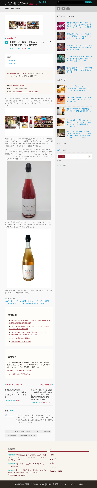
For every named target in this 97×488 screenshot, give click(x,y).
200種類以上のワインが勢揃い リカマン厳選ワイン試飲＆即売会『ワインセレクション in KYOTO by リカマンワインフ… (27, 457)
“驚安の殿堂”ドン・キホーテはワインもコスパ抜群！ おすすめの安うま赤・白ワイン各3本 (79, 47)
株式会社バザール (19, 85)
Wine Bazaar (11, 73)
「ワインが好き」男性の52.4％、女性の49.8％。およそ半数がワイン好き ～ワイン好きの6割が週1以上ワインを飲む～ (78, 123)
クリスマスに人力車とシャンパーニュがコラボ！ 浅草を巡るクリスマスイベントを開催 (15, 393)
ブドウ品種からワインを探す (21, 342)
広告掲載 (48, 484)
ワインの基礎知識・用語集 (20, 338)
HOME (52, 455)
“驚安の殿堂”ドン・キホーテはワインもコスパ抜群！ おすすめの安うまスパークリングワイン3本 (79, 36)
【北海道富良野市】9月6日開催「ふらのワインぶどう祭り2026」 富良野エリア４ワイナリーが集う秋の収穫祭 (79, 26)
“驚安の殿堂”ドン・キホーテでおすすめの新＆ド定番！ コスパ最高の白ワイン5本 (79, 70)
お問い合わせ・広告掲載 (23, 370)
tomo (18, 400)
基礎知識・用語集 (56, 471)
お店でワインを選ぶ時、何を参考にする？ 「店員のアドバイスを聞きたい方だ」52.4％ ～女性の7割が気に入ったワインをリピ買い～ (79, 134)
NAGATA (24, 48)
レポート (60, 150)
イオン (9, 431)
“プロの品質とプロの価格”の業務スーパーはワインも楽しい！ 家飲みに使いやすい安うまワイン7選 (79, 59)
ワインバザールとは (37, 484)
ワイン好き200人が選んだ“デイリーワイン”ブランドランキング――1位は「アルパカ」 (78, 100)
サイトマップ (64, 484)
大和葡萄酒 (46, 431)
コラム (59, 165)
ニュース (76, 156)
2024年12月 (11, 38)
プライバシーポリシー (78, 484)
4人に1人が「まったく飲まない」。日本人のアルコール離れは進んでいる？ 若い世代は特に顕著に (78, 88)
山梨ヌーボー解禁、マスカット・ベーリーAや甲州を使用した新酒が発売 (30, 43)
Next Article (46, 384)
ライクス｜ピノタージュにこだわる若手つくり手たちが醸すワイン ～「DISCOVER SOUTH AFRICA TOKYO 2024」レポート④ (41, 394)
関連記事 (12, 60)
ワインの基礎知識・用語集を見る (18, 374)
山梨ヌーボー (11, 436)
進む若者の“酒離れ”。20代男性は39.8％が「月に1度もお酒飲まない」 (79, 110)
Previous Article (13, 384)
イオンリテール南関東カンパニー (26, 431)
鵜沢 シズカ (46, 402)
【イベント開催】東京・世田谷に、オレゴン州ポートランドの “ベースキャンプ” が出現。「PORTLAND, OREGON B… (27, 472)
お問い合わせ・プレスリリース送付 (25, 92)
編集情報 (12, 63)
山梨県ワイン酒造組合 (27, 436)
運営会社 (10, 370)
